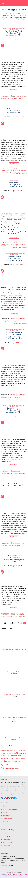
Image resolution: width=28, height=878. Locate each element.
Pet (5, 761)
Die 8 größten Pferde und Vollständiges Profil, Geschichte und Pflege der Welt (14, 559)
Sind (19, 761)
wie (25, 765)
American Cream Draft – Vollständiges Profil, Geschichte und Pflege (14, 33)
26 (21, 623)
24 (13, 623)
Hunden (12, 755)
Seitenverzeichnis (7, 815)
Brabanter (17, 244)
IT (18, 874)
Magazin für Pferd (8, 28)
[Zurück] (3, 623)
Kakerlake (5, 833)
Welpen (21, 765)
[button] (3, 3)
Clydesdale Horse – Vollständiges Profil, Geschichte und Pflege (14, 258)
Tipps (3, 765)
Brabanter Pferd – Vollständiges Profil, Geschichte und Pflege (14, 185)
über (17, 768)
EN (9, 874)
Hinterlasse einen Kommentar (20, 99)
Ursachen (10, 765)
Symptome (22, 761)
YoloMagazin (10, 768)
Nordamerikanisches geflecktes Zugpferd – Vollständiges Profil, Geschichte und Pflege (14, 335)
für (17, 753)
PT (23, 874)
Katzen (13, 758)
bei (8, 750)
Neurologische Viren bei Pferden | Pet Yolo (14, 694)
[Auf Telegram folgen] (16, 798)
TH (14, 876)
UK (21, 874)
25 (17, 623)
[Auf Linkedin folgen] (9, 798)
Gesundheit (22, 753)
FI (11, 876)
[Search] (26, 3)
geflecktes (17, 395)
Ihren (2, 758)
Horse (2, 321)
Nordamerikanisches (6, 397)
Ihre (24, 755)
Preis (13, 761)
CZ (19, 876)
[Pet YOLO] (14, 3)
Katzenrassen (6, 836)
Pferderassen (6, 845)
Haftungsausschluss (8, 818)
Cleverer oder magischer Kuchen (14, 738)
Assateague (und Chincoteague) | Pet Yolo (14, 649)
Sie (16, 762)
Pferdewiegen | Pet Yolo (14, 672)
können (18, 758)
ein (2, 753)
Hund (3, 755)
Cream (21, 96)
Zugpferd (10, 399)
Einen (7, 753)
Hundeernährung (7, 839)
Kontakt (5, 812)
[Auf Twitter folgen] (5, 798)
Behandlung (3, 750)
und (15, 98)
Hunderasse (17, 755)
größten (3, 616)
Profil (12, 98)
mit (24, 758)
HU (22, 876)
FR (11, 874)
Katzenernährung (7, 842)
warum (18, 765)
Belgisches (17, 170)
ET (16, 876)
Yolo (3, 768)
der (15, 614)
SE (7, 876)
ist (4, 758)
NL (16, 874)
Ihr (22, 755)
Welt (2, 617)
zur (15, 768)
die (17, 614)
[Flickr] (11, 798)
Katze (7, 758)
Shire (9, 545)
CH (9, 876)
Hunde (7, 755)
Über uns (5, 806)
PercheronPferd (5, 473)
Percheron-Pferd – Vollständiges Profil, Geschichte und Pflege (14, 410)
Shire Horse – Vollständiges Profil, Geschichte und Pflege (14, 485)
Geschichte (3, 98)
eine (4, 753)
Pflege (8, 98)
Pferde (7, 616)
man (22, 758)
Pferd (2, 172)
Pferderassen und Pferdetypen (17, 29)
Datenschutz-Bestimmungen (10, 809)
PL (14, 874)
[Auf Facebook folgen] (2, 798)
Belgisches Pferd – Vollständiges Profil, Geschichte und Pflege (14, 111)
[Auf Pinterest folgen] (7, 798)
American (17, 96)
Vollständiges (19, 98)
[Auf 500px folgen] (14, 798)
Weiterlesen (14, 89)
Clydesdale (17, 320)
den (19, 750)
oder (2, 761)
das (17, 750)
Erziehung (13, 753)
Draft (25, 96)
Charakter (12, 750)
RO (26, 874)
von (14, 765)
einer (10, 753)
